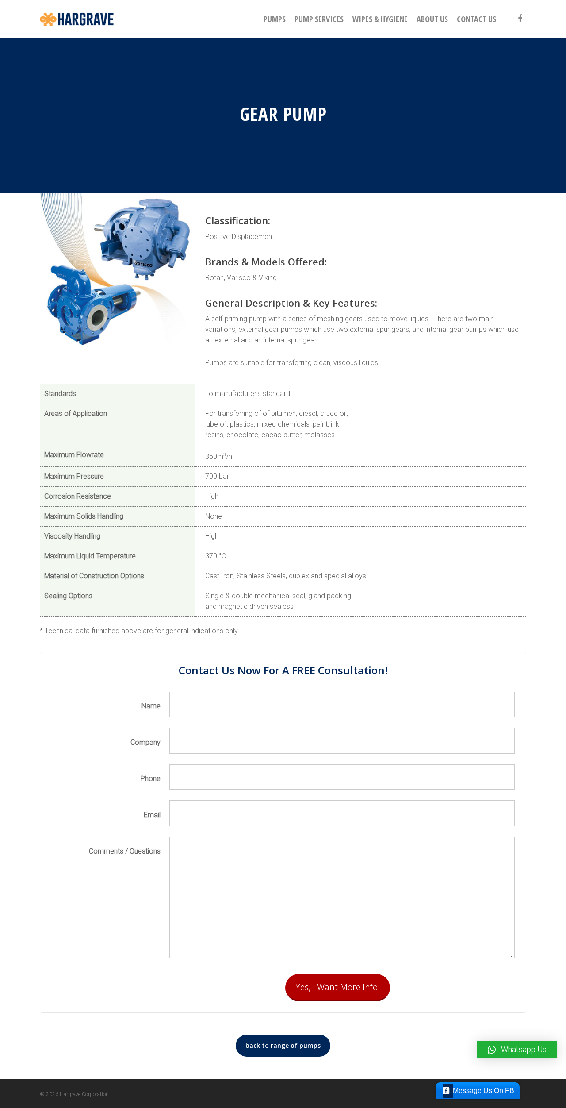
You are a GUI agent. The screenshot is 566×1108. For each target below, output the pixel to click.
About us (432, 19)
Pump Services (319, 19)
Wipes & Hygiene (380, 19)
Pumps (275, 19)
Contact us (476, 19)
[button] (517, 1049)
